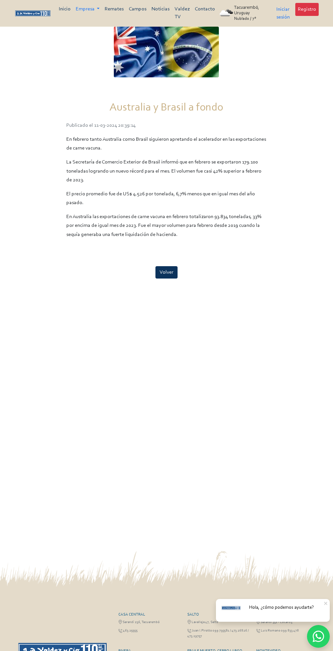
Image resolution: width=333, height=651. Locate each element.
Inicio (65, 9)
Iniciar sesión (283, 13)
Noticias (160, 9)
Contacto (205, 9)
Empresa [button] (86, 9)
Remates (114, 9)
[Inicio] (32, 13)
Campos (137, 9)
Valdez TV (182, 13)
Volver (166, 272)
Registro (307, 9)
